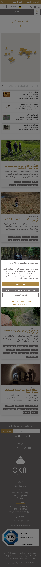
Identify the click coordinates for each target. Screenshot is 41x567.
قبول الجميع (21, 284)
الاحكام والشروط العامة (20, 304)
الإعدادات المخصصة (21, 295)
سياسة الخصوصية (25, 301)
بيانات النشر (14, 301)
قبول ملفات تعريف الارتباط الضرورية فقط (21, 290)
